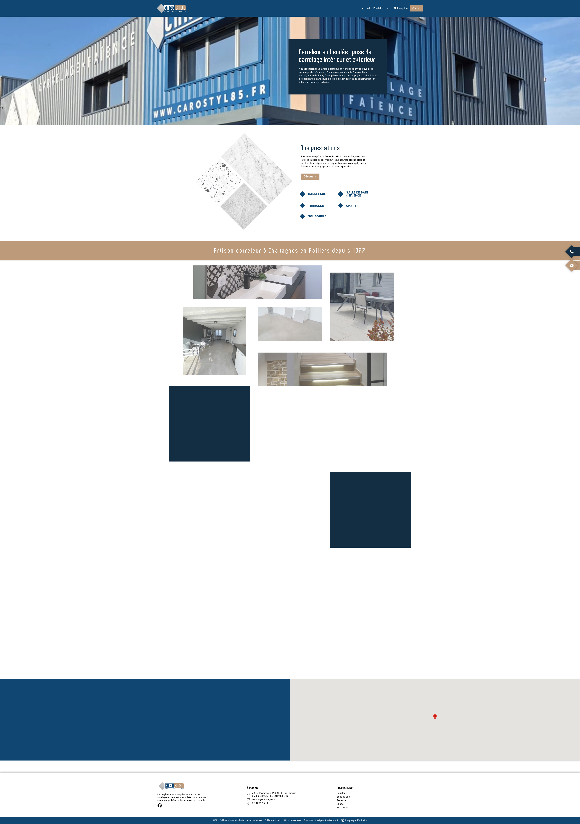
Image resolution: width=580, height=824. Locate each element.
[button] (435, 717)
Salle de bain (343, 796)
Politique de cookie (273, 820)
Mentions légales (254, 820)
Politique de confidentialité (232, 820)
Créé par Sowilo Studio (327, 820)
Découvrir (310, 176)
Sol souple (342, 807)
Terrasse (341, 800)
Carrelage (342, 793)
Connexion (309, 820)
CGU (215, 820)
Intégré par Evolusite (356, 820)
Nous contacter (191, 730)
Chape (340, 804)
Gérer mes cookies (292, 820)
